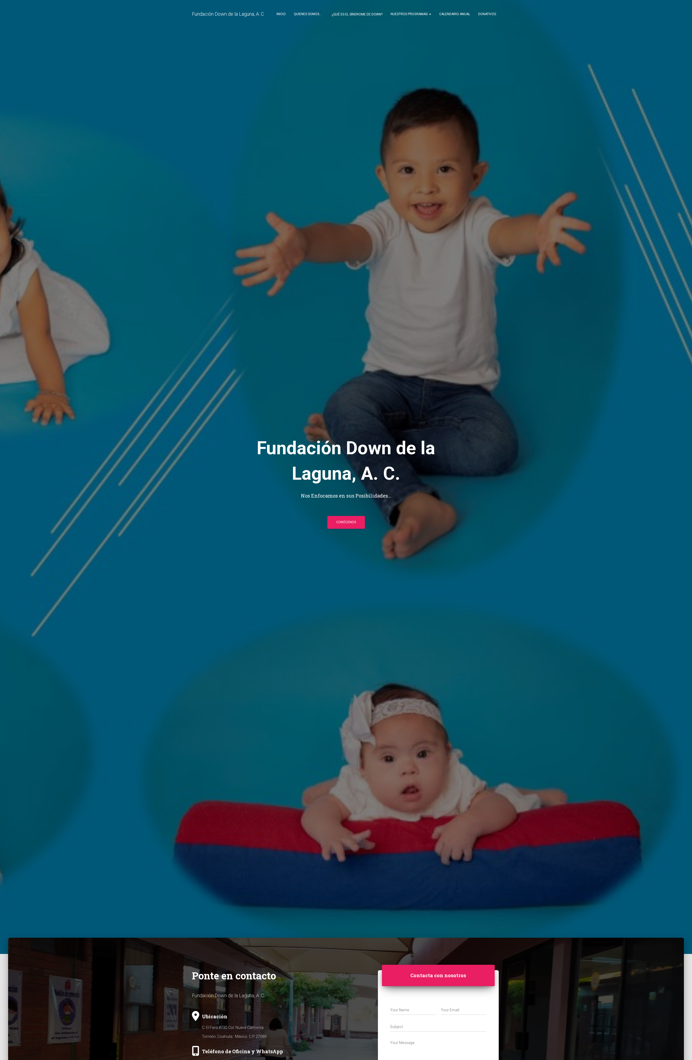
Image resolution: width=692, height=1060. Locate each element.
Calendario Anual (454, 14)
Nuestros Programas (409, 14)
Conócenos (346, 522)
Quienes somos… (308, 14)
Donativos (487, 14)
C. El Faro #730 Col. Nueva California (233, 1027)
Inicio (281, 14)
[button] (429, 14)
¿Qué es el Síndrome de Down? (356, 14)
